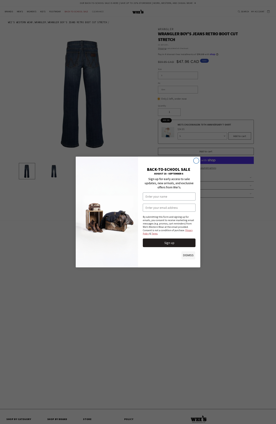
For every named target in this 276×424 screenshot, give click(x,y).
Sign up (169, 243)
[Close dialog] (196, 160)
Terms (154, 233)
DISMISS (188, 255)
